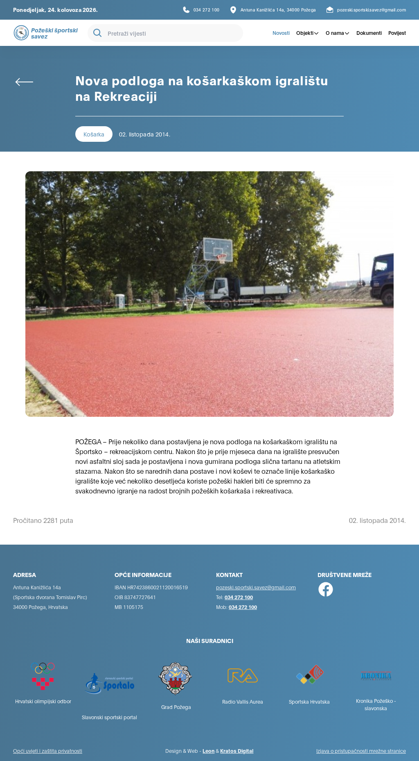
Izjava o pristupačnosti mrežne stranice (361, 750)
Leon (208, 750)
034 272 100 (239, 597)
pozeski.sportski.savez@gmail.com (256, 587)
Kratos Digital (236, 750)
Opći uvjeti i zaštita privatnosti (47, 750)
